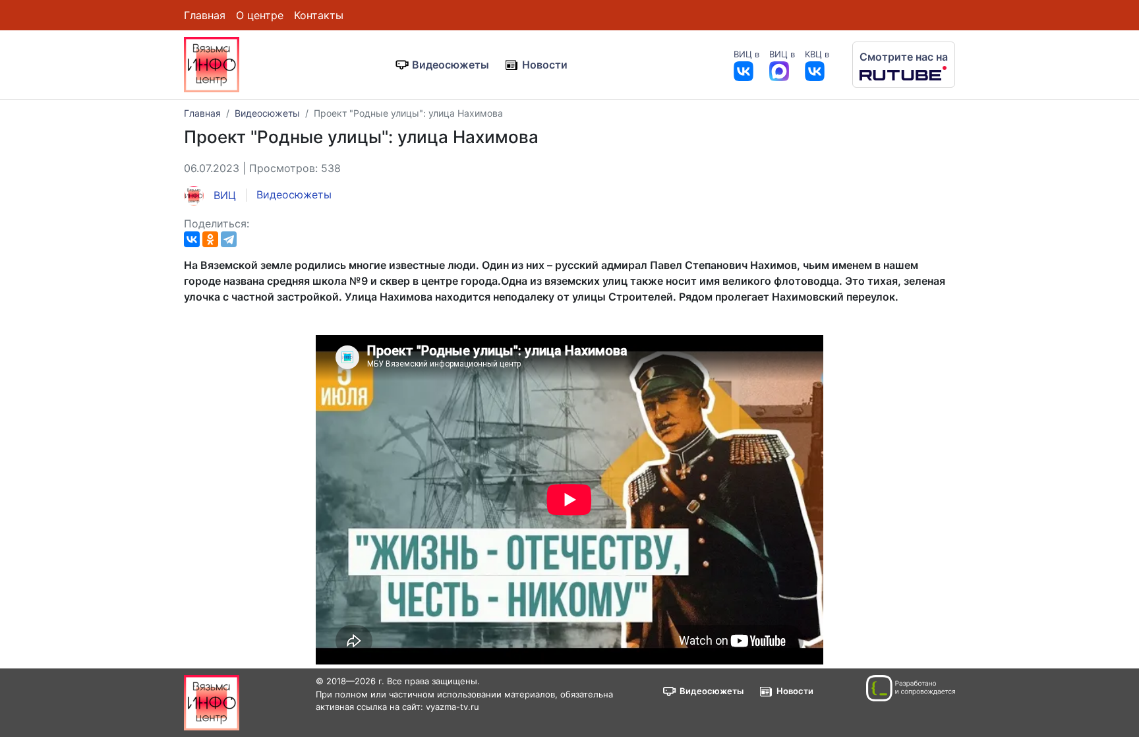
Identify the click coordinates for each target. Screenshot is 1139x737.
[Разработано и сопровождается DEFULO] (910, 688)
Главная (204, 15)
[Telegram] (229, 239)
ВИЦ (223, 195)
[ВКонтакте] (192, 239)
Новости (545, 64)
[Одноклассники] (210, 239)
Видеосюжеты (450, 64)
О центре (259, 15)
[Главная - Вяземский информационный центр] (211, 63)
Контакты (318, 15)
